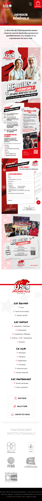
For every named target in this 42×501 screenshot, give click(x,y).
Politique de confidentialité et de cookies (28, 494)
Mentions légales (7, 494)
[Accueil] (6, 5)
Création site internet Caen (16, 497)
